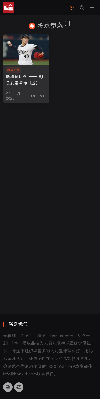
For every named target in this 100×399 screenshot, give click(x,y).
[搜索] (81, 7)
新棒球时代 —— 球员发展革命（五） (24, 79)
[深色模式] (71, 7)
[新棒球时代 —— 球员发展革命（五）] (26, 49)
